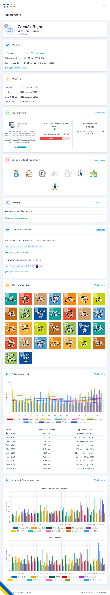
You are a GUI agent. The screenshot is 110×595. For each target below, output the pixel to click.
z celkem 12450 (29, 97)
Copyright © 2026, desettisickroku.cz (17, 592)
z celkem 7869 (28, 102)
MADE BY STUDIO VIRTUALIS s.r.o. (93, 592)
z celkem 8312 (28, 92)
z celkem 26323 (29, 87)
